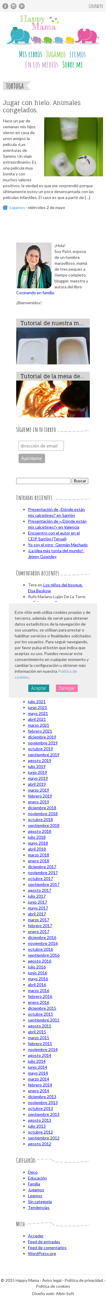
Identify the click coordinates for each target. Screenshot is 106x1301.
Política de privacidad (83, 1280)
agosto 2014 (39, 1055)
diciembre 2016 (42, 937)
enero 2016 (38, 1002)
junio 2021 (37, 707)
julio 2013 (37, 1126)
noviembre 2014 (43, 1049)
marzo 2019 (38, 789)
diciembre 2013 (42, 1096)
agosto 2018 (39, 831)
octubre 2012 (40, 1131)
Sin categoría (40, 1201)
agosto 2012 (39, 1143)
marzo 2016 (38, 990)
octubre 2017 (40, 878)
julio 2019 (37, 766)
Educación (37, 1177)
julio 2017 (37, 896)
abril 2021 (37, 719)
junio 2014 (37, 1067)
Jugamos (56, 54)
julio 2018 (37, 837)
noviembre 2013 (43, 1102)
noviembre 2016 (43, 943)
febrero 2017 (40, 925)
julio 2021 (37, 701)
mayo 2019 (38, 778)
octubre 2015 (40, 1014)
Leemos (77, 54)
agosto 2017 (39, 890)
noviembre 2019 (43, 742)
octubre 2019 (40, 748)
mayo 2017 (38, 907)
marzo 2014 (38, 1078)
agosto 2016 (39, 960)
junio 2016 (37, 972)
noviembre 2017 (43, 872)
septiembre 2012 (43, 1137)
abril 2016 (37, 984)
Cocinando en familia (35, 292)
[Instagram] (13, 6)
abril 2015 (37, 1031)
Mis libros (30, 54)
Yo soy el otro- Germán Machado (58, 544)
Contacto (96, 6)
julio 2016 (37, 966)
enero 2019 (38, 801)
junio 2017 (37, 901)
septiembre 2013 (43, 1114)
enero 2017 (38, 931)
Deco (33, 1172)
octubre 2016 (40, 949)
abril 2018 (37, 848)
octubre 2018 (40, 819)
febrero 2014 (40, 1084)
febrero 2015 (40, 1043)
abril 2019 (37, 784)
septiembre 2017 (43, 884)
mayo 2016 (38, 978)
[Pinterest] (22, 6)
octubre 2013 (40, 1108)
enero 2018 (38, 860)
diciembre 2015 (42, 1008)
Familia (34, 1183)
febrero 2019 (40, 795)
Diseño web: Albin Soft (53, 1293)
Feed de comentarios (47, 1247)
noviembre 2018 (43, 813)
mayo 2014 (38, 1072)
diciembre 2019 (42, 736)
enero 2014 (38, 1090)
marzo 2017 (38, 919)
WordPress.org (42, 1253)
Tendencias (38, 1207)
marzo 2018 (38, 854)
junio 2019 (37, 772)
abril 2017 (37, 913)
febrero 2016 (40, 996)
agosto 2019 (39, 760)
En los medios (41, 64)
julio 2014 (37, 1061)
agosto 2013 (39, 1120)
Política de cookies (53, 1286)
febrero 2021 (40, 730)
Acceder (36, 1235)
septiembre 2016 (43, 955)
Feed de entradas (44, 1241)
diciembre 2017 (42, 866)
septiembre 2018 (43, 825)
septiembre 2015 (43, 1019)
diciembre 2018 (42, 807)
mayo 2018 (38, 843)
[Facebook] (5, 6)
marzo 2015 (38, 1037)
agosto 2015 (39, 1025)
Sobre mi (72, 64)
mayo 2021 (38, 713)
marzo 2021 (38, 725)
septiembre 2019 (43, 754)
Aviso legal (52, 1280)
